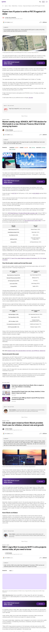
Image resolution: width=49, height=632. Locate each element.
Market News (14, 5)
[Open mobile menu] (47, 2)
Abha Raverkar (9, 553)
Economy (20, 5)
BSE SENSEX (36, 193)
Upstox (6, 5)
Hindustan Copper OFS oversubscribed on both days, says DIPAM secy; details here (26, 350)
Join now (41, 63)
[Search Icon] (40, 1)
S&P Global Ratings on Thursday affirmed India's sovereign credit (22, 213)
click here (31, 97)
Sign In (43, 1)
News (10, 5)
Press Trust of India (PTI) (11, 17)
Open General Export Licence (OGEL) (32, 220)
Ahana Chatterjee (9, 129)
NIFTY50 (14, 193)
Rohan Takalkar (9, 428)
